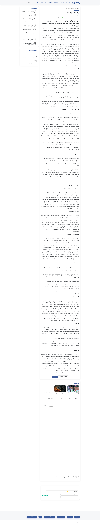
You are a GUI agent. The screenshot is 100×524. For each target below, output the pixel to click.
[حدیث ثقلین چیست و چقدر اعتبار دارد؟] (60, 437)
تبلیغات (42, 2)
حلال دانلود (77, 516)
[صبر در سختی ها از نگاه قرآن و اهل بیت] (47, 388)
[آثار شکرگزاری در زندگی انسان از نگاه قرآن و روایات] (73, 388)
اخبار (66, 2)
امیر (36, 56)
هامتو (40, 516)
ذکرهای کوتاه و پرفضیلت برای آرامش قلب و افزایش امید (73, 477)
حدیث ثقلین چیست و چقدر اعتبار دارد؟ (61, 477)
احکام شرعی (56, 2)
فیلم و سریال (50, 2)
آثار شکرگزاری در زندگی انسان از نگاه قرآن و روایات (73, 393)
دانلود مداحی (61, 2)
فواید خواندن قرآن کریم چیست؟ (48, 405)
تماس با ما (37, 2)
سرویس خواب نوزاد (61, 516)
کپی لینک (55, 376)
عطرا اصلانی (35, 60)
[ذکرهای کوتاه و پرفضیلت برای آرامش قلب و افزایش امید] (73, 437)
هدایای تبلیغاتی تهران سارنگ (49, 516)
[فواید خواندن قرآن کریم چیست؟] (47, 401)
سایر (45, 2)
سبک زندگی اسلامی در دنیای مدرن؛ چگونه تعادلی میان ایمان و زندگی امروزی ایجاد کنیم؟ (60, 393)
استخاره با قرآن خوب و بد (31, 516)
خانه (69, 2)
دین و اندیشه (74, 8)
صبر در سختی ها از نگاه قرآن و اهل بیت (47, 393)
